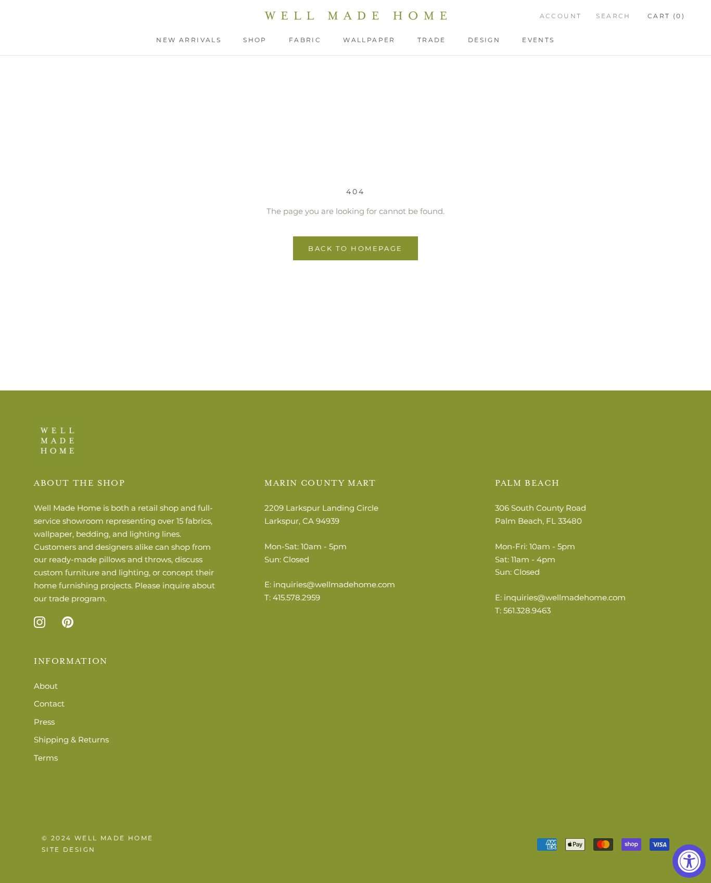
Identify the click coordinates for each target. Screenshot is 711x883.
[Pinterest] (67, 621)
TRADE (431, 40)
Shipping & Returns (71, 740)
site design (68, 849)
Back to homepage (355, 248)
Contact (49, 704)
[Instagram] (39, 621)
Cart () (666, 16)
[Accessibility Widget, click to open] (689, 861)
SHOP (255, 40)
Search (613, 16)
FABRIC (305, 40)
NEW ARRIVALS (188, 40)
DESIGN (484, 40)
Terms (46, 758)
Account (561, 16)
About (46, 686)
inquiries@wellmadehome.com (334, 584)
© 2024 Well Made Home (97, 838)
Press (44, 722)
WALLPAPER (369, 40)
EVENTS (538, 40)
